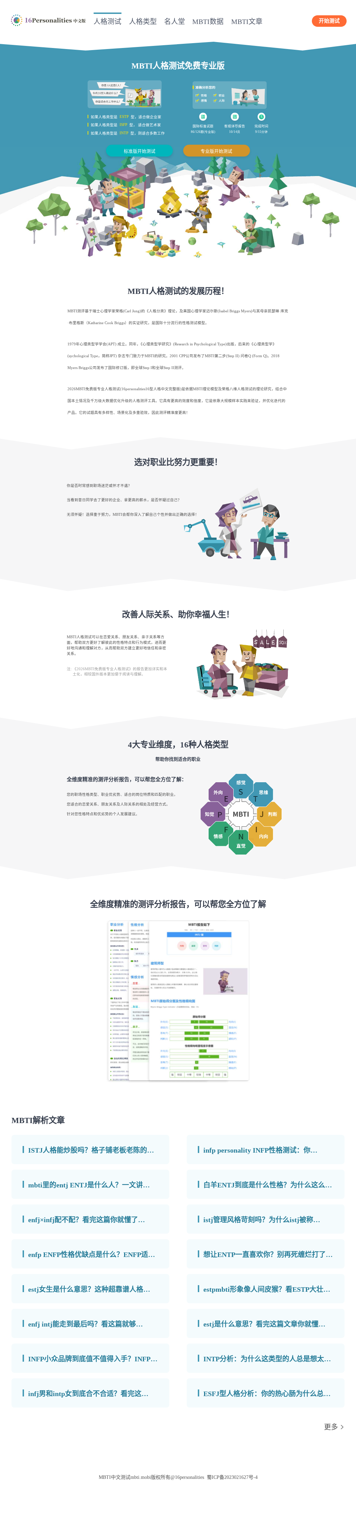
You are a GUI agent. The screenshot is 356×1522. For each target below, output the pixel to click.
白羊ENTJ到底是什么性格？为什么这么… (267, 1185)
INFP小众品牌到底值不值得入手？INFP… (92, 1359)
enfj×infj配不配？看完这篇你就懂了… (86, 1220)
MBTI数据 (208, 21)
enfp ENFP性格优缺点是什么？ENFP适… (91, 1254)
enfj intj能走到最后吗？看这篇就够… (85, 1324)
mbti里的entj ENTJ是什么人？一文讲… (89, 1185)
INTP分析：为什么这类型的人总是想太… (267, 1359)
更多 (331, 1427)
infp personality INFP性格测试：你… (260, 1150)
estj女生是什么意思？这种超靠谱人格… (89, 1289)
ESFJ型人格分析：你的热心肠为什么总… (267, 1393)
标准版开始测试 (139, 151)
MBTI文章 (246, 21)
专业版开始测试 (216, 151)
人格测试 (107, 21)
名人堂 (174, 21)
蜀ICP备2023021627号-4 (232, 1477)
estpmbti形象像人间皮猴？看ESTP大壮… (266, 1289)
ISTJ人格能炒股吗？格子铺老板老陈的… (91, 1150)
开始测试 (329, 21)
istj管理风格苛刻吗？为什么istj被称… (261, 1220)
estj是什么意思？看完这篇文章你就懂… (264, 1324)
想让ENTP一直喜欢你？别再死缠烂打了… (268, 1254)
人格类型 (143, 21)
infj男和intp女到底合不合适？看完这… (88, 1393)
